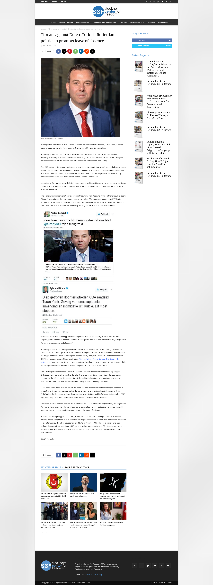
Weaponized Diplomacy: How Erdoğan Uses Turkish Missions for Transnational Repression (159, 101)
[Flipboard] (154, 1)
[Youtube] (170, 1)
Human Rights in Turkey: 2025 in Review (159, 82)
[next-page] (46, 532)
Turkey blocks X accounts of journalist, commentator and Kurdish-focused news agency (113, 496)
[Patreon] (162, 1)
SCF (44, 46)
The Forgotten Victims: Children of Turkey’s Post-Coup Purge (159, 115)
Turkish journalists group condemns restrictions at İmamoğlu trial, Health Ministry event (53, 496)
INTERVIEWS (163, 22)
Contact (54, 1)
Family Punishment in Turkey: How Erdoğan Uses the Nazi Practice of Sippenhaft (158, 162)
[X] (166, 1)
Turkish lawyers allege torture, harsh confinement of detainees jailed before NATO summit (53, 525)
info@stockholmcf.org (93, 574)
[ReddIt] (86, 51)
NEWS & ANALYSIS (66, 22)
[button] (146, 2)
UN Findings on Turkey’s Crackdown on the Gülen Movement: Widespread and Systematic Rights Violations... (159, 68)
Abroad (43, 29)
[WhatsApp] (75, 51)
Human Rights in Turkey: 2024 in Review (159, 128)
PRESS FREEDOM (82, 22)
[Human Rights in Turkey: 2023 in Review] (138, 178)
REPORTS (151, 22)
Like (169, 40)
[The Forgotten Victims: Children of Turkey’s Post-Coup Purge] (138, 117)
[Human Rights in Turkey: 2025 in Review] (138, 86)
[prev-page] (42, 532)
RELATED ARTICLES (52, 467)
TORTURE (123, 22)
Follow (168, 45)
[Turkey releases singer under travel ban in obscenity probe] (83, 482)
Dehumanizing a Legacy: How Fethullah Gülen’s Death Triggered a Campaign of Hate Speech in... (159, 147)
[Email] (92, 51)
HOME (53, 22)
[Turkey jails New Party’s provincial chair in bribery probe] (113, 511)
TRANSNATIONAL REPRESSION (104, 22)
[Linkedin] (158, 1)
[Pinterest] (69, 51)
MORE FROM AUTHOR (77, 467)
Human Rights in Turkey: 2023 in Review (159, 174)
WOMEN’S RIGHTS (137, 22)
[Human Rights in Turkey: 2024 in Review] (138, 132)
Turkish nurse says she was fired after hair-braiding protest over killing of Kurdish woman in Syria (83, 525)
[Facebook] (150, 1)
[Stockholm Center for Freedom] (106, 12)
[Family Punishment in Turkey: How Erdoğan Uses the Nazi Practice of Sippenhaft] (138, 163)
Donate (63, 1)
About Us (44, 1)
